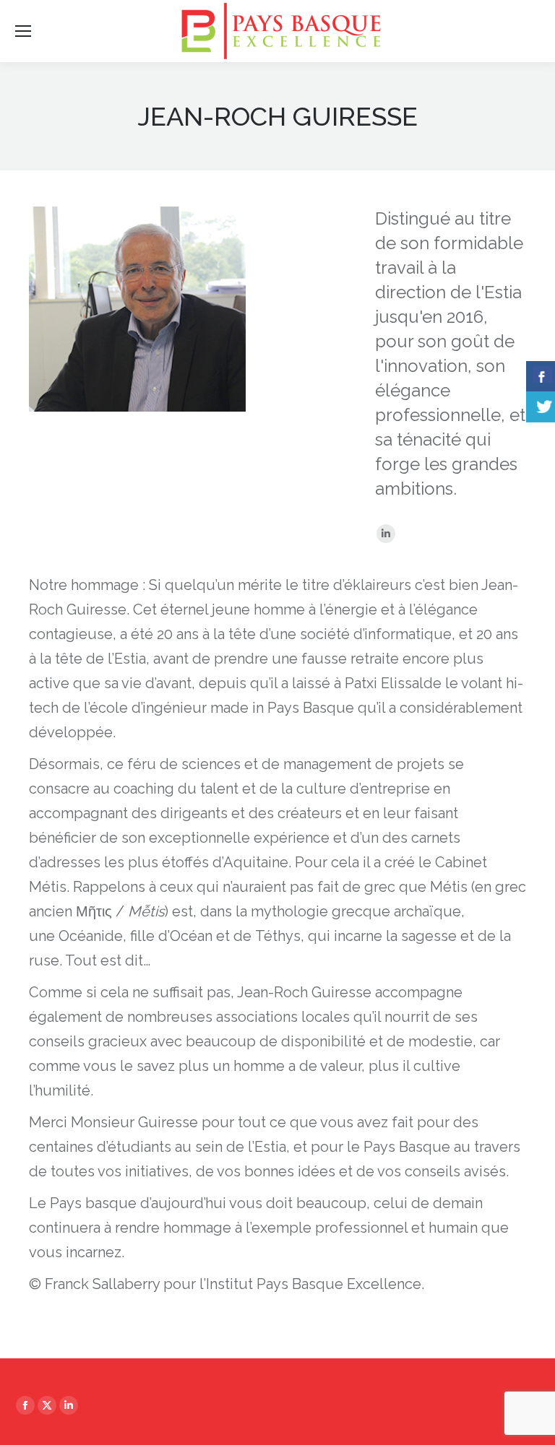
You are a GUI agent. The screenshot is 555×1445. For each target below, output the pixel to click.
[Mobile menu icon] (23, 31)
